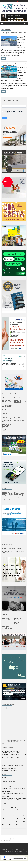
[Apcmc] (2, 23)
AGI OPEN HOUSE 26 (6, 751)
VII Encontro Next (6, 757)
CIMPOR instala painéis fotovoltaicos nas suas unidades (13, 33)
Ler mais (3, 58)
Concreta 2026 (5, 770)
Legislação (5, 414)
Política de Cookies (15, 838)
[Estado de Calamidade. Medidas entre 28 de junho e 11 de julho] (9, 67)
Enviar (4, 117)
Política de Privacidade (5, 838)
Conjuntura (5, 614)
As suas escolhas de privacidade (14, 857)
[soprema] (14, 19)
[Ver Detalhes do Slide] (14, 16)
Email (3, 104)
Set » (17, 830)
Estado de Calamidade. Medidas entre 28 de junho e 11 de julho (13, 64)
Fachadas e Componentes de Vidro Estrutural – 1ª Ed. (14, 785)
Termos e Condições (5, 840)
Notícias (4, 488)
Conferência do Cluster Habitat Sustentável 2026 (12, 754)
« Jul (3, 830)
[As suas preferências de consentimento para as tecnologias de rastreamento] (19, 858)
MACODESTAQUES (6, 753)
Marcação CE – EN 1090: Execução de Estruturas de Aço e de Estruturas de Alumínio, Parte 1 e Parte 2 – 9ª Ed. (14, 790)
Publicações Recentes (8, 704)
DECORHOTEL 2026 (6, 768)
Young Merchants (7, 544)
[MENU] (27, 23)
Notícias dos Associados (9, 394)
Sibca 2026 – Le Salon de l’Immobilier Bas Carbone (13, 765)
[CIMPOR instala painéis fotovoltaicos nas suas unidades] (9, 36)
